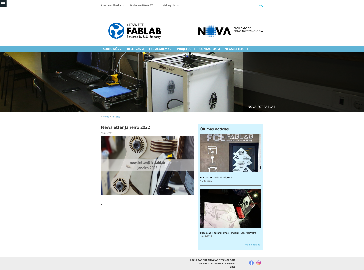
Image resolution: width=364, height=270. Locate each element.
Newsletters (234, 49)
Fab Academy (159, 49)
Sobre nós (111, 49)
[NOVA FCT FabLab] (134, 26)
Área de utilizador (111, 5)
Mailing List (169, 5)
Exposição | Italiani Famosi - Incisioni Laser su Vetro (228, 232)
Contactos (208, 49)
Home (106, 116)
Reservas (134, 49)
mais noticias (252, 244)
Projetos (184, 49)
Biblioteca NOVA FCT (141, 5)
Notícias (115, 116)
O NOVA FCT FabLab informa (216, 177)
